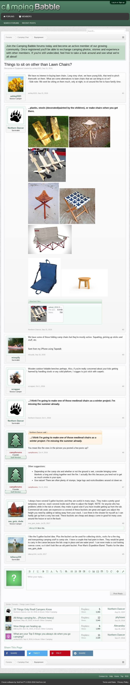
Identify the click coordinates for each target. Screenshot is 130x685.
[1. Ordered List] (76, 571)
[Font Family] (51, 571)
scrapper (15, 389)
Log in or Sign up (118, 2)
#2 (123, 330)
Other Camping (51, 612)
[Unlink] (61, 571)
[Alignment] (66, 571)
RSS (126, 676)
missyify (16, 357)
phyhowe (16, 620)
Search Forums (11, 23)
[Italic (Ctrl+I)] (34, 571)
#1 (123, 93)
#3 (123, 355)
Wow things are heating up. (27, 626)
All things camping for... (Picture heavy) (33, 618)
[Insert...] (102, 571)
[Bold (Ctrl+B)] (29, 571)
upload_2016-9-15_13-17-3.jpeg (60, 307)
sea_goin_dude (15, 521)
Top (121, 676)
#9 (123, 554)
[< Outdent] (80, 571)
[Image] (93, 571)
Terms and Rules (109, 682)
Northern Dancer (16, 128)
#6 (123, 452)
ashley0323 (36, 68)
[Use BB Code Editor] (123, 571)
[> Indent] (84, 571)
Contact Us (103, 676)
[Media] (98, 571)
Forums (10, 16)
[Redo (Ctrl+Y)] (111, 571)
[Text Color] (43, 571)
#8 (123, 523)
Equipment (19, 68)
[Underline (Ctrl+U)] (38, 571)
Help (111, 676)
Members (27, 16)
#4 (123, 386)
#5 (123, 418)
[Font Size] (47, 571)
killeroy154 (33, 528)
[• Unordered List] (72, 571)
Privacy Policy (122, 682)
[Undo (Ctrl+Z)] (107, 571)
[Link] (57, 571)
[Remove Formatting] (118, 571)
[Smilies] (89, 571)
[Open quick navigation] (123, 37)
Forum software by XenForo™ (24, 682)
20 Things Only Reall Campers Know (32, 609)
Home (116, 676)
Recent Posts (29, 23)
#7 (123, 487)
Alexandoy (119, 625)
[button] (14, 653)
